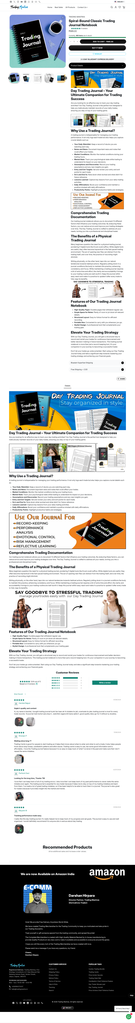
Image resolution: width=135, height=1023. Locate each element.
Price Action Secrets (96, 975)
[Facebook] (11, 2)
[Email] (36, 2)
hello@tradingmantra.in (20, 989)
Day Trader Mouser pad (97, 984)
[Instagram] (18, 2)
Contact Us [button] (82, 7)
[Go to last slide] (9, 78)
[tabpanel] (67, 529)
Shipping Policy (54, 972)
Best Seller (59, 7)
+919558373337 (17, 986)
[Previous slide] (10, 856)
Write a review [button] (105, 683)
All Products (70, 7)
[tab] (67, 385)
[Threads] (32, 2)
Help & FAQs (53, 984)
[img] (19, 700)
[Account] (116, 7)
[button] (112, 7)
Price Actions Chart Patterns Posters (101, 990)
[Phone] (39, 2)
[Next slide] (65, 78)
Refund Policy (53, 978)
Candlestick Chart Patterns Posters (101, 981)
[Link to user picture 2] (31, 722)
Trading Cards (94, 972)
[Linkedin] (25, 2)
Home (49, 7)
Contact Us (53, 969)
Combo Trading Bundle (97, 969)
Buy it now (97, 48)
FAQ (131, 995)
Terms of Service (54, 981)
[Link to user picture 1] (19, 722)
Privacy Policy (54, 975)
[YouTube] (21, 2)
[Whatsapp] (29, 2)
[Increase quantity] (77, 42)
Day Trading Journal (96, 987)
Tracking (52, 987)
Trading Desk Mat (95, 978)
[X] (14, 2)
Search (51, 990)
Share (122, 379)
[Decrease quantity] (71, 42)
